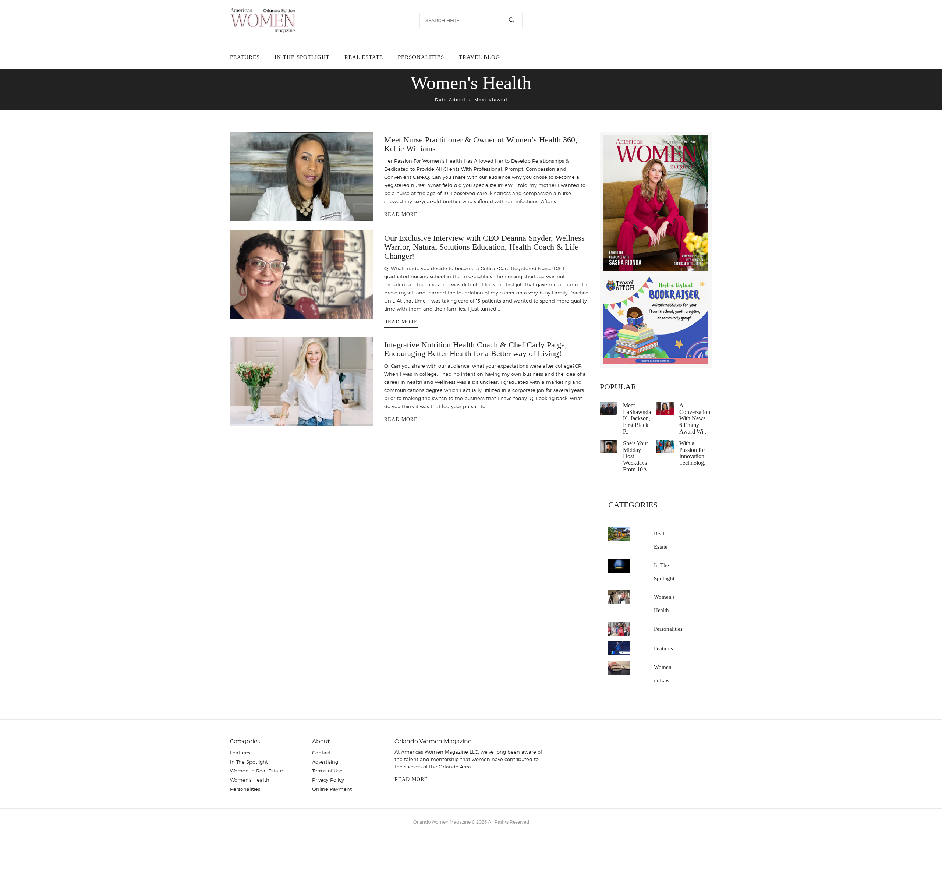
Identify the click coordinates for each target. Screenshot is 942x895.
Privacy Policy (328, 780)
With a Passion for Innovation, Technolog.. (693, 453)
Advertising (325, 762)
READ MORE (401, 214)
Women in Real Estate (256, 771)
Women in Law (663, 673)
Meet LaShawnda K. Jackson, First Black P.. (637, 418)
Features (245, 57)
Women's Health (664, 603)
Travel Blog (473, 57)
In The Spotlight (300, 57)
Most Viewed (490, 99)
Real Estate (360, 57)
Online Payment (332, 789)
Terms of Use (327, 771)
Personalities (416, 57)
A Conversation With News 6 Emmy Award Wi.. (694, 418)
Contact (321, 753)
